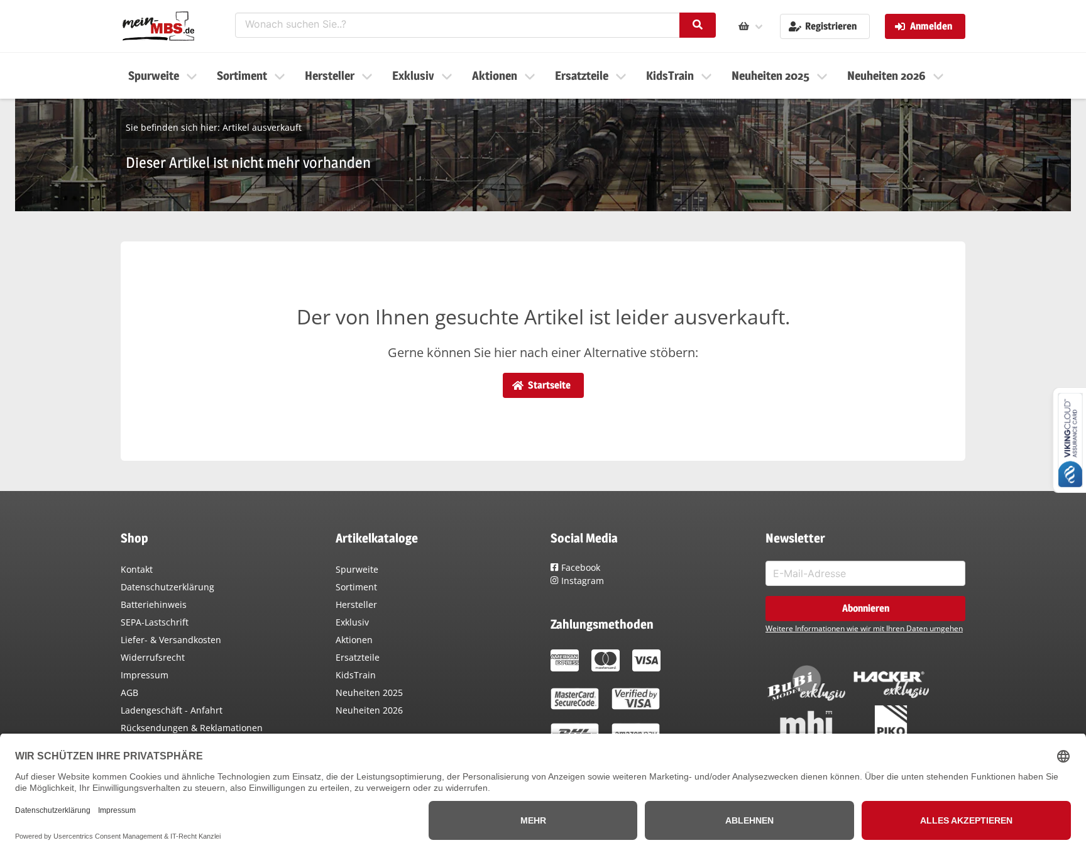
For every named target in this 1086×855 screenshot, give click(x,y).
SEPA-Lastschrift (155, 622)
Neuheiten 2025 (369, 692)
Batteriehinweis (154, 604)
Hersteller (356, 604)
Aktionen (354, 640)
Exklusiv (352, 622)
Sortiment (356, 587)
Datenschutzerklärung (167, 587)
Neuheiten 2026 (369, 710)
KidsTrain (356, 675)
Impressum (144, 675)
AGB (129, 692)
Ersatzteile (358, 657)
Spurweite (357, 569)
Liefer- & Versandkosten (171, 640)
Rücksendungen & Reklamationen (192, 728)
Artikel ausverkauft (262, 127)
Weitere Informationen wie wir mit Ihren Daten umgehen (864, 628)
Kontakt (137, 569)
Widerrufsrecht (153, 657)
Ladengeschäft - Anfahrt (171, 710)
